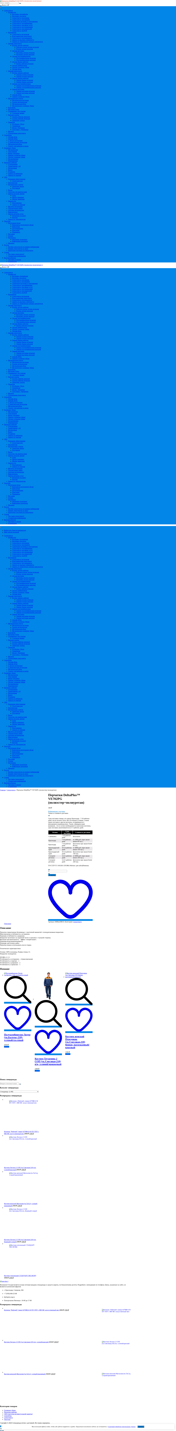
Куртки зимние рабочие (20, 73)
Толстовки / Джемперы (20, 129)
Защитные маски (18, 186)
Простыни (15, 230)
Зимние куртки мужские (24, 75)
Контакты (10, 258)
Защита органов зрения (16, 194)
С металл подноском (15, 140)
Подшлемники (13, 159)
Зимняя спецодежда (15, 71)
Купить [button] (6, 1047)
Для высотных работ (15, 208)
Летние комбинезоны (19, 65)
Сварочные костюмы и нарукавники (25, 21)
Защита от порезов (14, 175)
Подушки (11, 234)
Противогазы (12, 183)
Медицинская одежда (15, 98)
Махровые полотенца (19, 239)
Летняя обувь (16, 69)
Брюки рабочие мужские (25, 64)
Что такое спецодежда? (16, 254)
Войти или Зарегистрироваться (15, 530)
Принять (140, 1426)
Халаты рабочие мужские (21, 118)
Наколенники (13, 212)
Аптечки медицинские (16, 210)
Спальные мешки (18, 113)
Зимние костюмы (18, 89)
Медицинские (13, 150)
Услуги (6, 245)
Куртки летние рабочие (20, 45)
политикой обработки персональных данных (121, 1426)
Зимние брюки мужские (24, 80)
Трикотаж (11, 122)
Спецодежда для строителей (22, 29)
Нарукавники (17, 203)
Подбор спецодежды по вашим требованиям (23, 247)
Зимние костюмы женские (25, 93)
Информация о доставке (56, 811)
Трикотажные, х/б (14, 166)
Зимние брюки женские (24, 82)
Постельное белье (14, 223)
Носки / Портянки (18, 128)
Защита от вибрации (15, 173)
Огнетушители (17, 181)
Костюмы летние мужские (25, 53)
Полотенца (12, 238)
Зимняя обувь (17, 95)
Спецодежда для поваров (21, 20)
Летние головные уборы (20, 67)
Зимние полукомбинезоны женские (28, 87)
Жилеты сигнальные (15, 206)
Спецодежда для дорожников (22, 27)
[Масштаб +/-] (1, 1428)
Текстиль (7, 221)
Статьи (6, 252)
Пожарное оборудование (16, 179)
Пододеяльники (17, 228)
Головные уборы (10, 148)
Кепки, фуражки (14, 153)
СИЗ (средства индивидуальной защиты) (18, 1414)
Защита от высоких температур (23, 40)
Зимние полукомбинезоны (21, 84)
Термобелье (16, 126)
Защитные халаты (18, 120)
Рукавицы (11, 172)
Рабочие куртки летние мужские (27, 47)
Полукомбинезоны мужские (26, 58)
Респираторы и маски (15, 184)
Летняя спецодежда (15, 43)
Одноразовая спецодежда (17, 133)
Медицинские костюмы (20, 100)
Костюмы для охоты (19, 16)
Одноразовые (13, 164)
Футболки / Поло (18, 124)
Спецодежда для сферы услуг (22, 25)
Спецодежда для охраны (20, 18)
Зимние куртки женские (24, 76)
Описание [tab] (7, 924)
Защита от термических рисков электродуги (27, 42)
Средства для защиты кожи (17, 192)
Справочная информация (17, 256)
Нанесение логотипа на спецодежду (20, 250)
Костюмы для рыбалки (20, 14)
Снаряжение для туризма (17, 111)
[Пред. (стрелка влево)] (1, 1430)
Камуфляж (11, 107)
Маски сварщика (18, 197)
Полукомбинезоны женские (26, 60)
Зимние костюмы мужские (25, 91)
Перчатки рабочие (10, 162)
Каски (10, 190)
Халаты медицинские (19, 102)
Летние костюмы (18, 51)
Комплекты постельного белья (22, 225)
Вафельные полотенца (20, 241)
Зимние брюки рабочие (20, 78)
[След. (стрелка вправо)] (3, 1430)
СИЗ (5, 177)
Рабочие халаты (13, 115)
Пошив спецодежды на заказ (18, 249)
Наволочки (16, 227)
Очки (14, 195)
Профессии (12, 12)
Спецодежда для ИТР (19, 31)
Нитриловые (12, 168)
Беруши (15, 217)
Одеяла (10, 236)
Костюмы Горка (13, 109)
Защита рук (12, 201)
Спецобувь (8, 135)
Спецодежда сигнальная (20, 34)
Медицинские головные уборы (23, 106)
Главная (3, 790)
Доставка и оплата (14, 260)
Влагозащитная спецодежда (22, 36)
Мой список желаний (11, 532)
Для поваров (12, 151)
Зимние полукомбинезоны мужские (28, 85)
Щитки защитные (18, 199)
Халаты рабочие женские (21, 117)
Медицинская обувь (19, 104)
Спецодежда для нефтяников (22, 23)
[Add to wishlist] (70, 920)
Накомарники (13, 161)
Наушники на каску (19, 216)
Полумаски (16, 188)
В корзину (52, 875)
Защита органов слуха (16, 214)
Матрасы (11, 243)
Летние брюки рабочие (20, 62)
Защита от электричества (17, 219)
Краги (10, 170)
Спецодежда (8, 10)
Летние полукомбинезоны (21, 56)
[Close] (49, 815)
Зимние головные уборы (20, 96)
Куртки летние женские (24, 49)
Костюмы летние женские (25, 54)
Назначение (12, 32)
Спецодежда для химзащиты (22, 38)
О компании (12, 261)
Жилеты (11, 131)
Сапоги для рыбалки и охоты (18, 146)
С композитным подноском (17, 142)
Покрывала (16, 232)
